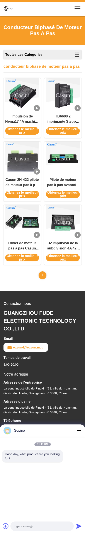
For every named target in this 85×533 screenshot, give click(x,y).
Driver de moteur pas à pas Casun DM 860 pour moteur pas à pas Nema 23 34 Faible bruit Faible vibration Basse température (22, 246)
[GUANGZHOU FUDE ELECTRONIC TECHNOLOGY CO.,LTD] (44, 9)
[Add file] (6, 526)
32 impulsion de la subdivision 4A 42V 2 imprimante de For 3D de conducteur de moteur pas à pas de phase (63, 246)
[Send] (78, 526)
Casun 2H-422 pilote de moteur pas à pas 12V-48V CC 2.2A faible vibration (22, 183)
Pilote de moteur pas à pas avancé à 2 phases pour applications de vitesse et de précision (63, 183)
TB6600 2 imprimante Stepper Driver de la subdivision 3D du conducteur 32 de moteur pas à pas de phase (63, 119)
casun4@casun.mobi (28, 347)
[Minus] (79, 430)
